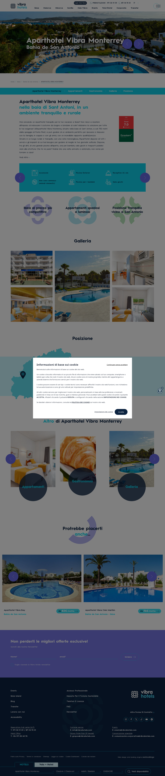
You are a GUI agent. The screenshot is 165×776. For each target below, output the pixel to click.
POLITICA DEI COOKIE (81, 402)
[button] (160, 391)
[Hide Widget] (162, 388)
